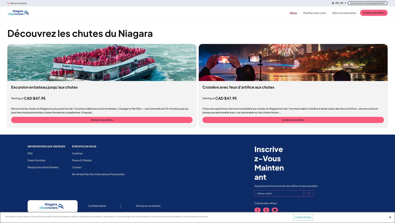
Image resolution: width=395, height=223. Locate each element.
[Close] (390, 217)
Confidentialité (97, 205)
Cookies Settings (303, 217)
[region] (197, 217)
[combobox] (339, 3)
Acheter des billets (374, 12)
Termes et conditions (148, 205)
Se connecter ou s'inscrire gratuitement (367, 3)
